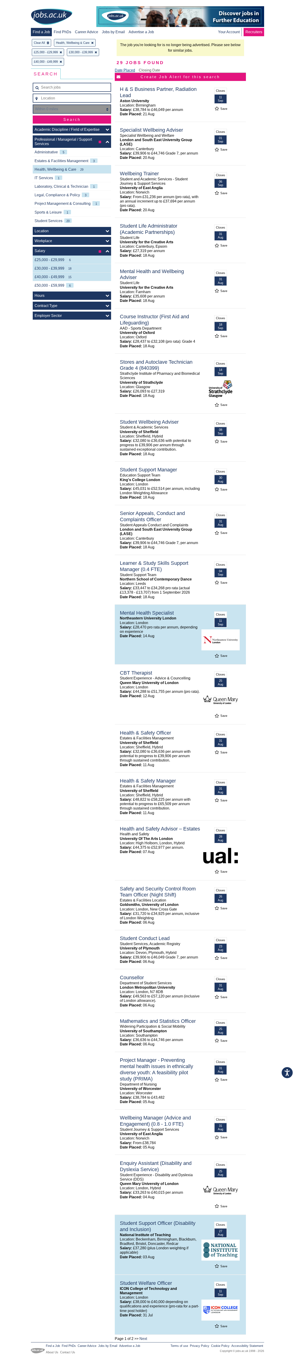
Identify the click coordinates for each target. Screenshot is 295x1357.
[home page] (51, 17)
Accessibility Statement (247, 1346)
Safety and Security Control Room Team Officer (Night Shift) (158, 892)
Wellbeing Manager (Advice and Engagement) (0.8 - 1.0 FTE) (155, 1121)
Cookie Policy (220, 1346)
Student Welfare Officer (146, 1283)
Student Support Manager (148, 470)
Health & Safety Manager (148, 781)
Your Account (229, 32)
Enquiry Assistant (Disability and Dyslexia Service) (156, 1166)
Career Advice (86, 32)
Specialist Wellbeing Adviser (151, 130)
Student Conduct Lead (145, 938)
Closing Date (149, 70)
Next (143, 1339)
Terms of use (179, 1346)
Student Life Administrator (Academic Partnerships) (148, 229)
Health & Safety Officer (145, 733)
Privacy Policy (199, 1346)
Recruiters (253, 32)
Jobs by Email (113, 32)
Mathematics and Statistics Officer (158, 1021)
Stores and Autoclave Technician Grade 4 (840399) (156, 365)
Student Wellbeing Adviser (149, 422)
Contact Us (67, 1352)
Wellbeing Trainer (139, 173)
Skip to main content (18, 4)
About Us (52, 1352)
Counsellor (132, 977)
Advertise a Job (141, 32)
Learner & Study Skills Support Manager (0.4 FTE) (154, 566)
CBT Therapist (136, 673)
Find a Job (41, 32)
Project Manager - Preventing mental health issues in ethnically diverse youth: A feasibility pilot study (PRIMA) (156, 1069)
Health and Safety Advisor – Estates (160, 829)
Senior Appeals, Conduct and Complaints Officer (152, 516)
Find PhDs (62, 32)
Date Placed (125, 70)
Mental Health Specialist (147, 613)
